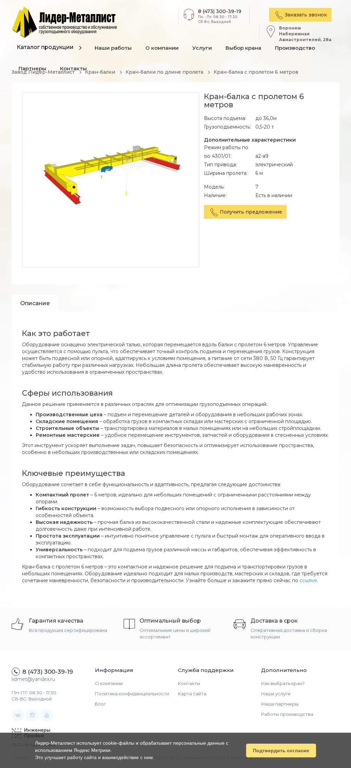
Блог (100, 704)
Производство (295, 48)
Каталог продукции (45, 47)
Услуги (202, 48)
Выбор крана (243, 48)
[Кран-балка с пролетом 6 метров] (110, 180)
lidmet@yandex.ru (33, 679)
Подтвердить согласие (281, 750)
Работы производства (287, 714)
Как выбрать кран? (283, 683)
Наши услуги (275, 693)
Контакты (189, 683)
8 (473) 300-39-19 (219, 11)
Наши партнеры (280, 704)
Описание (35, 303)
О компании (162, 48)
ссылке (308, 580)
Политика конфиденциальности (132, 693)
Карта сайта (192, 693)
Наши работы (113, 48)
